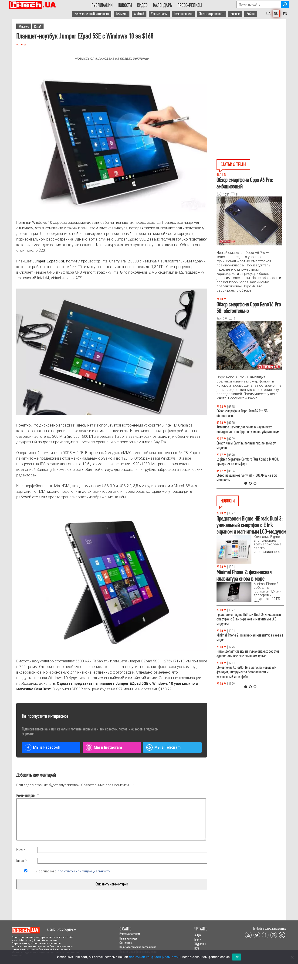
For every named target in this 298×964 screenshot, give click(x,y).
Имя (21, 850)
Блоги (197, 939)
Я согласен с (73, 871)
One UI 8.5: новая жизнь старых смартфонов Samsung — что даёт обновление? (246, 429)
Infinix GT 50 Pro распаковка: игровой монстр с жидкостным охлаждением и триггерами (248, 461)
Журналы (200, 944)
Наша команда (128, 938)
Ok (236, 957)
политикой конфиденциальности (84, 871)
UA (268, 14)
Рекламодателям (129, 934)
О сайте (125, 929)
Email (21, 860)
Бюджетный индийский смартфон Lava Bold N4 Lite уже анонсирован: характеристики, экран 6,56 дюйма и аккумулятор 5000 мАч (248, 635)
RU (276, 14)
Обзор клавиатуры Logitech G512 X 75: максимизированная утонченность (242, 445)
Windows (24, 26)
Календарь (162, 5)
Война (251, 13)
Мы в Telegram (167, 747)
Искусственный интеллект (91, 13)
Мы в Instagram (108, 747)
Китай (37, 26)
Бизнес (235, 13)
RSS (196, 948)
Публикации (101, 5)
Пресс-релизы (189, 5)
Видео (142, 5)
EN (285, 14)
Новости (125, 5)
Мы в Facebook (46, 747)
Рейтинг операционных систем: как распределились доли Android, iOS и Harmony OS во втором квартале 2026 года (249, 672)
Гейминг (121, 13)
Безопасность (183, 13)
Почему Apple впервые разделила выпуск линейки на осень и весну (245, 617)
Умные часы (159, 13)
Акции (197, 935)
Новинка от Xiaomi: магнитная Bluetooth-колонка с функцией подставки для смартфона (250, 653)
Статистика (125, 942)
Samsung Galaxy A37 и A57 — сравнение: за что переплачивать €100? (249, 477)
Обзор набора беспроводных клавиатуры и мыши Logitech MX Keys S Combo (246, 413)
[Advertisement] (251, 61)
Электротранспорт (211, 13)
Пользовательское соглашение (137, 947)
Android (139, 13)
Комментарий (25, 795)
